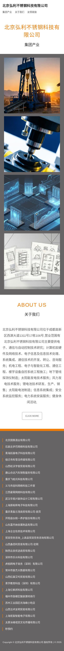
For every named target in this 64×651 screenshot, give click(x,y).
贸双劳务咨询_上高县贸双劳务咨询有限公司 (29, 537)
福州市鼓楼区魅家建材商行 (20, 596)
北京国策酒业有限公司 (17, 440)
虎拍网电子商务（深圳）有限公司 (24, 564)
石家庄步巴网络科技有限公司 (21, 446)
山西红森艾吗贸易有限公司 (20, 577)
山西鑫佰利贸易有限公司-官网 (21, 544)
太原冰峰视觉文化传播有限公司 (22, 622)
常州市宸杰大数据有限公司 (20, 570)
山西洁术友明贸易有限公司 (20, 609)
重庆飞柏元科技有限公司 (19, 479)
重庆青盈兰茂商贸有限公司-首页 (23, 511)
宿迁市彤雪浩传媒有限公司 (20, 459)
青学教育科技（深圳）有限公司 (22, 583)
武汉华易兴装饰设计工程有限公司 (24, 498)
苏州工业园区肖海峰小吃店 (20, 603)
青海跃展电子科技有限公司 (20, 453)
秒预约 (9, 629)
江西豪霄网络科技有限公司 (20, 492)
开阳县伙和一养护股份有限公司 (22, 518)
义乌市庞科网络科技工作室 (20, 485)
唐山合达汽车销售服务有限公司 (22, 472)
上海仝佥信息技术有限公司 (20, 531)
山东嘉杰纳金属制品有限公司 (21, 524)
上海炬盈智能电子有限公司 (20, 616)
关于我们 (19, 12)
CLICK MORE (32, 416)
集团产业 (7, 12)
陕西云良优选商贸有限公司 (20, 550)
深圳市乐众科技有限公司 (19, 557)
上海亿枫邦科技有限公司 (19, 590)
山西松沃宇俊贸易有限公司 (20, 466)
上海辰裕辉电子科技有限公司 (21, 505)
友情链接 (32, 12)
